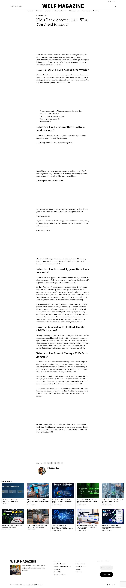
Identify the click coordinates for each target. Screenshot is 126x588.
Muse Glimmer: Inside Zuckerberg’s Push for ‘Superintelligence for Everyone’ (62, 527)
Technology (79, 572)
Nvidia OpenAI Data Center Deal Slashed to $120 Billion (12, 526)
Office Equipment (80, 563)
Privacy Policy (57, 572)
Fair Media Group (38, 585)
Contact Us (57, 569)
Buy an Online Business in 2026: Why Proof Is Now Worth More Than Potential (87, 527)
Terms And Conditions (59, 574)
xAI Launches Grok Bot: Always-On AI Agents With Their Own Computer (113, 501)
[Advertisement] (63, 41)
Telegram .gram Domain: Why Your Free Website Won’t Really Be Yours (38, 501)
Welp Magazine (53, 468)
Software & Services (81, 566)
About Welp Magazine (60, 563)
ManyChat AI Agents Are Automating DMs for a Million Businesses (111, 527)
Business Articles (41, 15)
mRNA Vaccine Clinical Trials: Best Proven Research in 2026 (13, 500)
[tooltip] (109, 1)
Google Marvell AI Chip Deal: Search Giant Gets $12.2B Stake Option (62, 501)
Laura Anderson (32, 504)
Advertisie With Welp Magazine (62, 566)
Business (78, 569)
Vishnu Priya (6, 503)
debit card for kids (63, 82)
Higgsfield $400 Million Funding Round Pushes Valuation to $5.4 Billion (87, 501)
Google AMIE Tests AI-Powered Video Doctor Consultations (37, 526)
